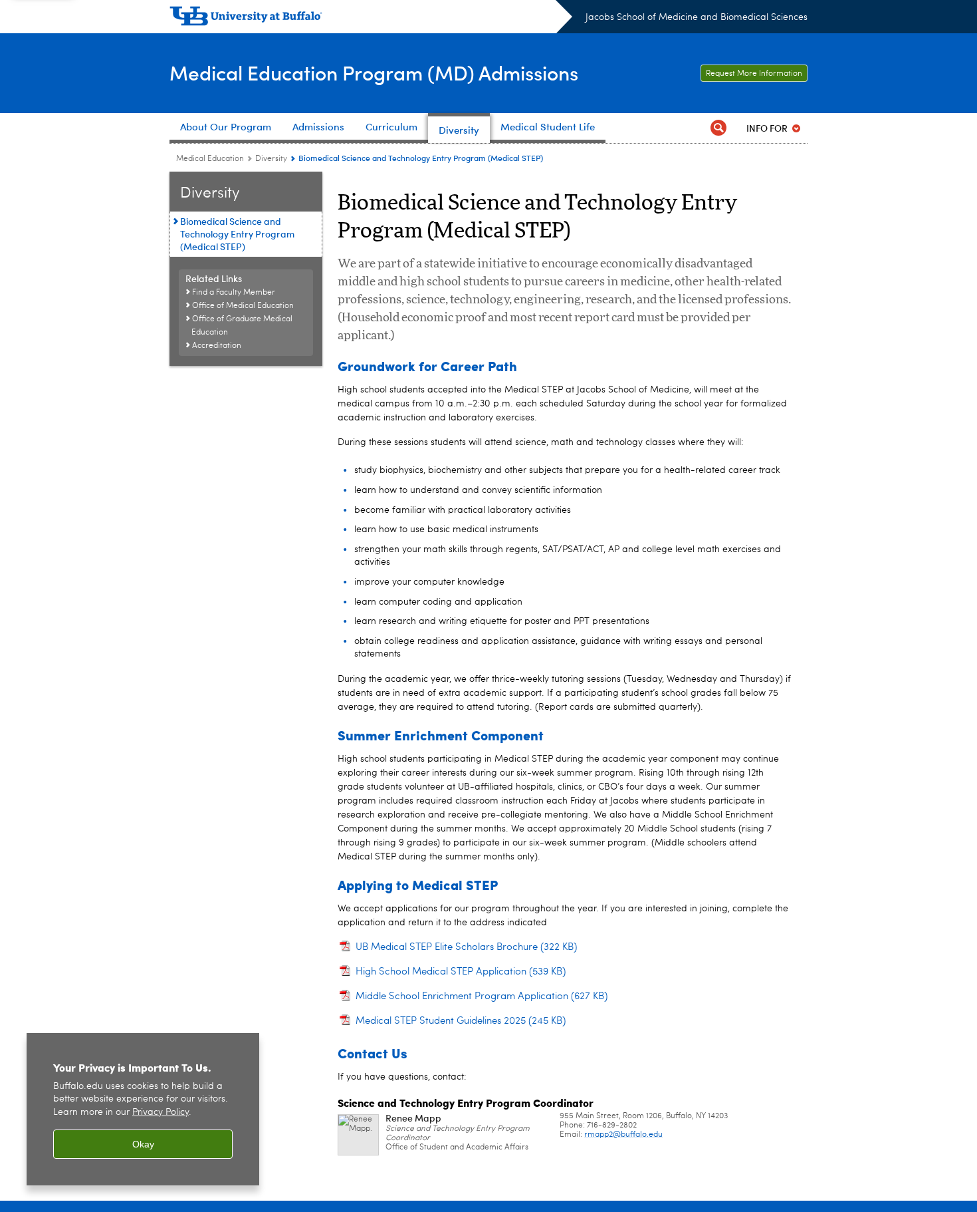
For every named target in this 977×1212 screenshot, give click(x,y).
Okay (143, 1144)
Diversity (271, 159)
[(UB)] (370, 18)
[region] (143, 1109)
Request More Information (754, 74)
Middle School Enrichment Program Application (481, 997)
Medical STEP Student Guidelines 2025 (461, 1021)
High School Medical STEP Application (461, 972)
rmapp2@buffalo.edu (623, 1135)
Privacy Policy (160, 1113)
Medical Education (210, 159)
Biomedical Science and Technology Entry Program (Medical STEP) (237, 234)
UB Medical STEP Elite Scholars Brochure (466, 948)
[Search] (718, 128)
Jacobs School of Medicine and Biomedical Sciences (697, 17)
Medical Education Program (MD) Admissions (373, 72)
